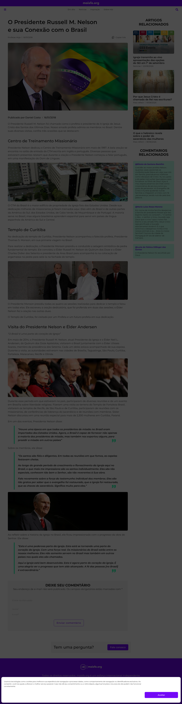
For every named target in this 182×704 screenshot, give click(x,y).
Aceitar (161, 695)
